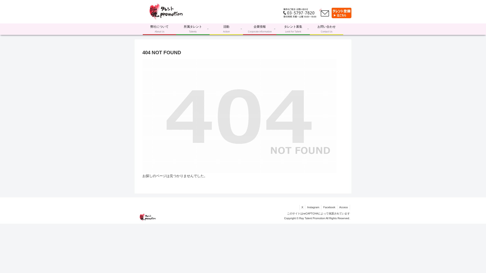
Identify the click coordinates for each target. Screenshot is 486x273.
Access (343, 207)
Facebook (329, 207)
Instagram (313, 207)
